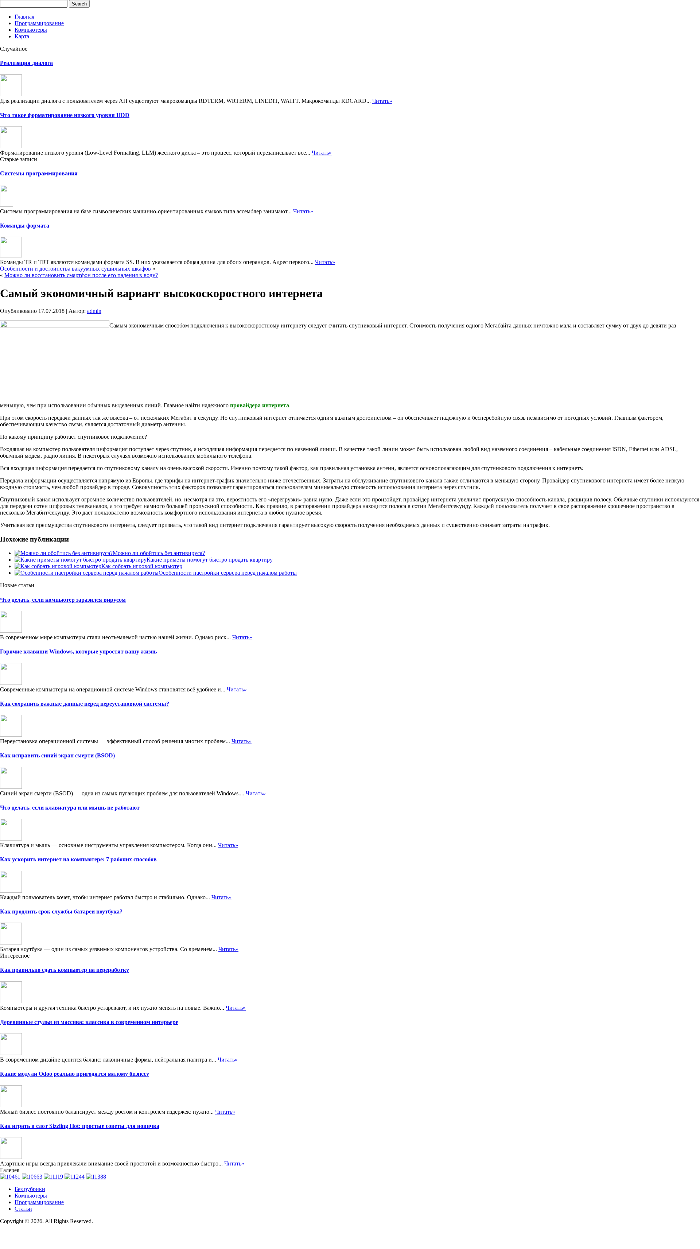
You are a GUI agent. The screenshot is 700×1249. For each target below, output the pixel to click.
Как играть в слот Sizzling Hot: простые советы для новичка (79, 1126)
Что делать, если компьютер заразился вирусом (63, 600)
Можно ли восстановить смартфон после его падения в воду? (81, 275)
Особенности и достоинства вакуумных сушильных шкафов (75, 268)
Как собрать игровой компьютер (141, 566)
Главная (24, 16)
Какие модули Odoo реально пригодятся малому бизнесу (74, 1074)
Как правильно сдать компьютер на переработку (64, 970)
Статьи (23, 1209)
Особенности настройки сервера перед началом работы (228, 573)
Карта (22, 36)
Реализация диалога (26, 63)
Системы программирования (39, 173)
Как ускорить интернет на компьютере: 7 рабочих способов (78, 859)
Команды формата (24, 225)
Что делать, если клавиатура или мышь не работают (70, 807)
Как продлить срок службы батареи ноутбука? (61, 911)
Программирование (39, 23)
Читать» (382, 101)
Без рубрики (30, 1189)
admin (94, 311)
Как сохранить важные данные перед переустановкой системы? (84, 704)
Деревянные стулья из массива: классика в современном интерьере (89, 1022)
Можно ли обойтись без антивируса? (159, 553)
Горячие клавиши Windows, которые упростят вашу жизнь (78, 651)
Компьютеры (31, 30)
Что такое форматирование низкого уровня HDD (64, 115)
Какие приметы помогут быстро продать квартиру (210, 559)
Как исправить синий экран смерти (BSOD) (57, 755)
